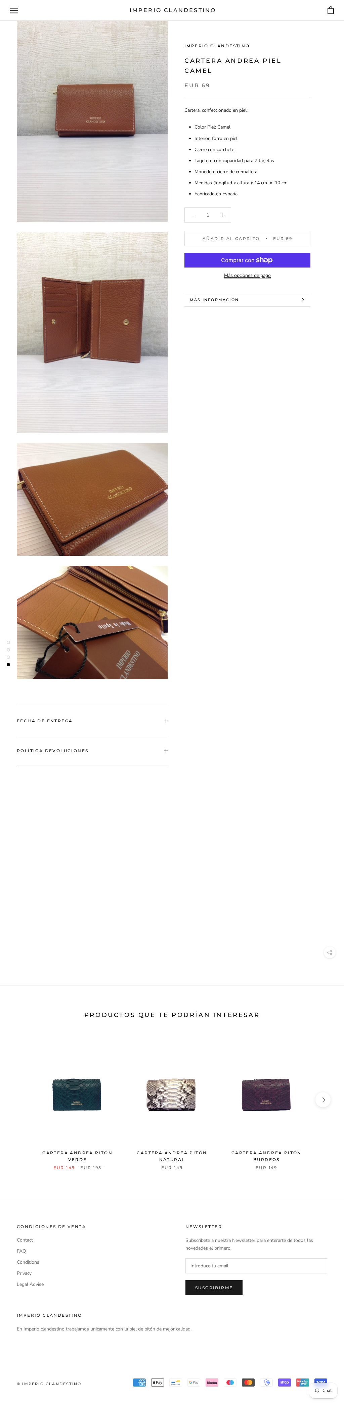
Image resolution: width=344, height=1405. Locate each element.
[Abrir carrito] (331, 10)
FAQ (21, 1251)
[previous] (21, 1099)
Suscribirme (214, 1287)
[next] (323, 1099)
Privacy (24, 1273)
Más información (214, 299)
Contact (25, 1240)
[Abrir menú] (14, 10)
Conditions (28, 1262)
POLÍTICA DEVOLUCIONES (52, 750)
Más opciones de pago (247, 275)
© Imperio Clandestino (49, 1384)
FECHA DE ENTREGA (45, 720)
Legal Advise (30, 1284)
